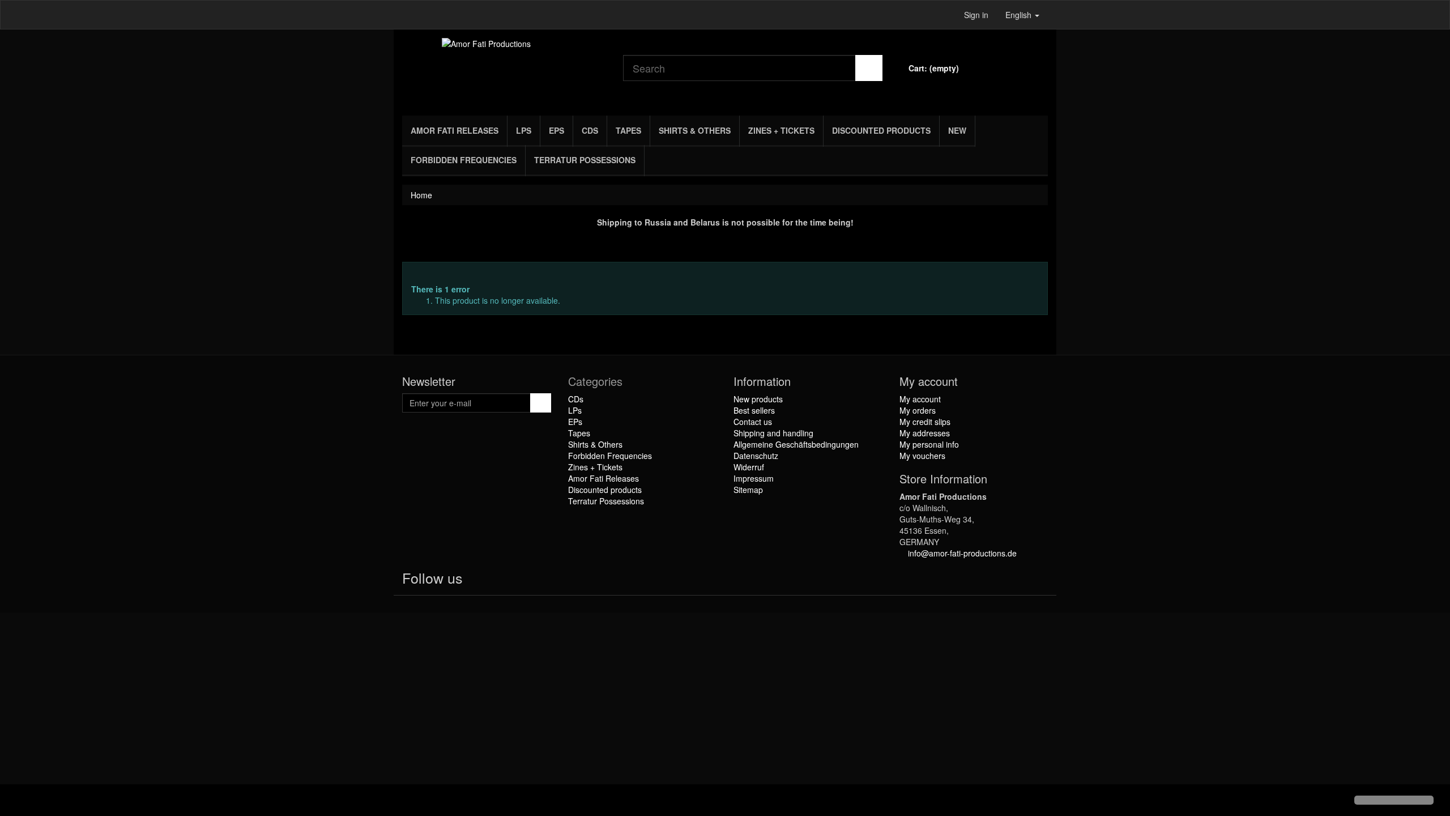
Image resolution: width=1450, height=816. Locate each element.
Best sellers (754, 410)
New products (758, 399)
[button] (18, 801)
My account (920, 399)
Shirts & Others (695, 130)
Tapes (628, 130)
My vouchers (922, 455)
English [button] (1019, 14)
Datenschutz (755, 455)
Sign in (976, 14)
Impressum (753, 478)
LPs (523, 130)
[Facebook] (476, 580)
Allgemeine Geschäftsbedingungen (796, 444)
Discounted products (881, 130)
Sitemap (748, 489)
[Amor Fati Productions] (504, 69)
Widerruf (748, 467)
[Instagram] (520, 580)
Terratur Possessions (585, 159)
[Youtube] (499, 580)
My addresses (924, 433)
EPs (556, 130)
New (957, 130)
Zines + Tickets (781, 130)
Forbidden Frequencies (464, 159)
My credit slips (924, 421)
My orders (917, 410)
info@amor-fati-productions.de (962, 553)
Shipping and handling (773, 433)
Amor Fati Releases (454, 130)
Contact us (752, 421)
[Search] (868, 68)
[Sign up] (540, 403)
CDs (590, 130)
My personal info (929, 444)
